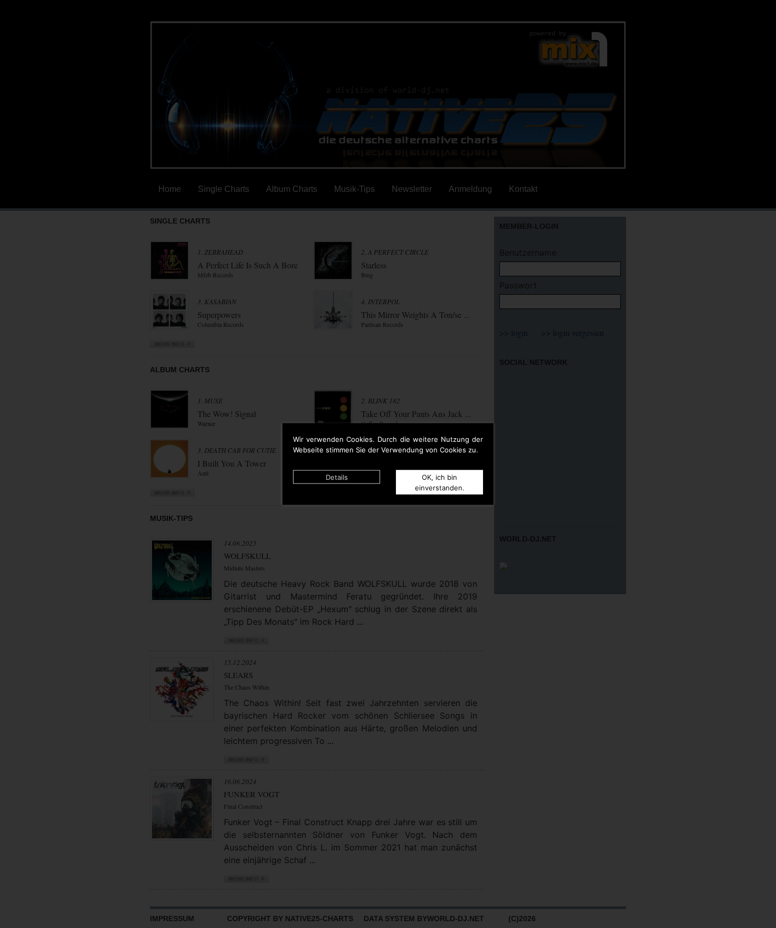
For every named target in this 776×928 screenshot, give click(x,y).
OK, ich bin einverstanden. (440, 482)
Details (337, 477)
